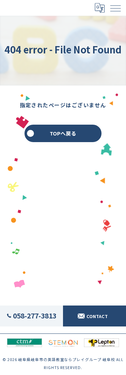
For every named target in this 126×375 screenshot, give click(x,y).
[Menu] (115, 7)
